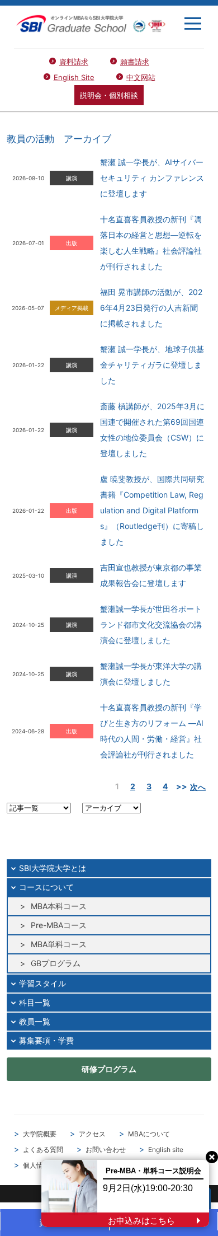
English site (165, 1149)
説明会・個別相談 (109, 95)
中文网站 (140, 77)
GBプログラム (55, 963)
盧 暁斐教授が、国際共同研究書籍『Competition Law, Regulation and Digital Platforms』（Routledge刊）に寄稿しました (152, 510)
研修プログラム (109, 1069)
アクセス (92, 1134)
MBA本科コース (59, 906)
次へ (198, 787)
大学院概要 (39, 1134)
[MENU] (193, 23)
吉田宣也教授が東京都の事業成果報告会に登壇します (151, 575)
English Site (74, 77)
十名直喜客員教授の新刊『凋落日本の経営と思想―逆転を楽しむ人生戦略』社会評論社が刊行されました (151, 242)
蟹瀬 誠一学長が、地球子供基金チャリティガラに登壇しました (152, 364)
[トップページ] (91, 23)
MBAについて (149, 1134)
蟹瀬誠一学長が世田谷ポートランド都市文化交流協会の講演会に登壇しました (151, 624)
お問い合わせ (106, 1149)
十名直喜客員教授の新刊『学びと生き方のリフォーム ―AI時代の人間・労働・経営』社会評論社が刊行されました (151, 731)
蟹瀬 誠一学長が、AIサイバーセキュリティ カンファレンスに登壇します (152, 177)
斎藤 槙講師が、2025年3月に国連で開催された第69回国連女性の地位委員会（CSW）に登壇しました (152, 429)
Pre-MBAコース (59, 925)
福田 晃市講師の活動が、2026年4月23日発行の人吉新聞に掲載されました (151, 307)
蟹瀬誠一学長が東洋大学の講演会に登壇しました (151, 673)
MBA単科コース (59, 944)
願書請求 (134, 61)
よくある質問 (43, 1149)
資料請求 (73, 61)
